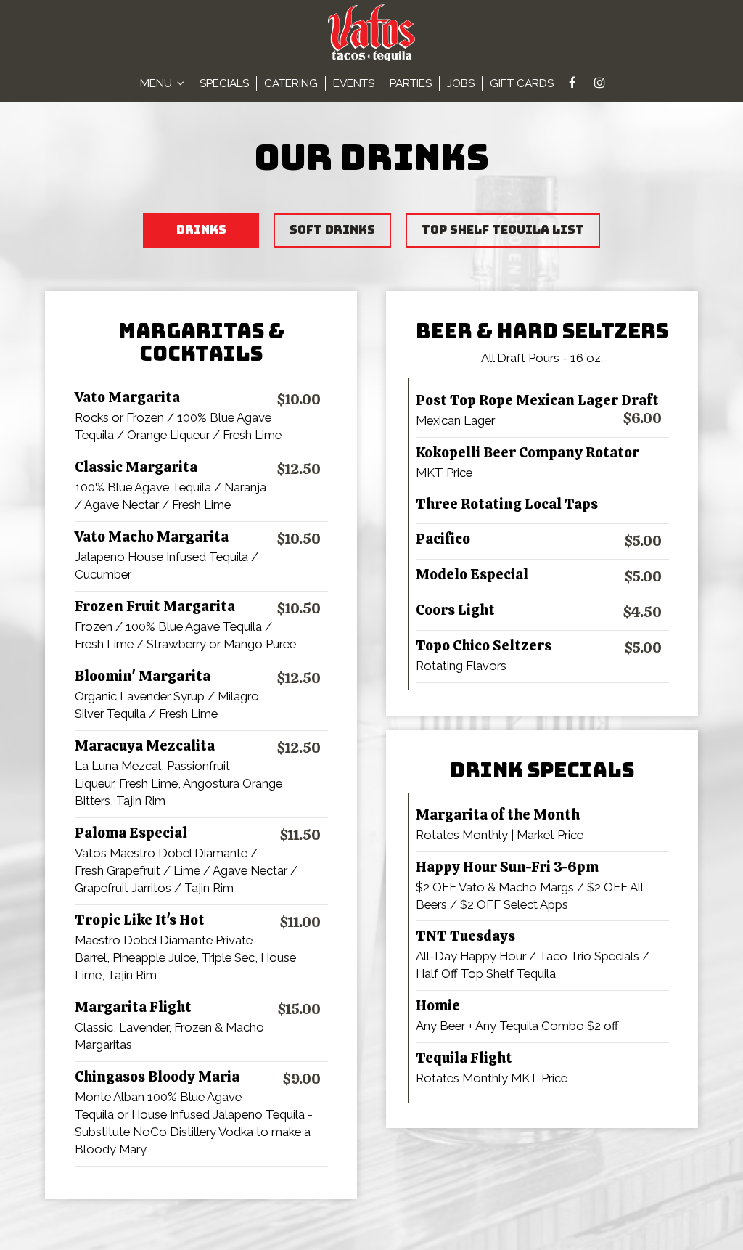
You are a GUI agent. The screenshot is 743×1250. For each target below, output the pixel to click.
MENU (157, 83)
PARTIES (411, 83)
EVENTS (353, 83)
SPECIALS (224, 83)
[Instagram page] (599, 82)
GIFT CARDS (522, 83)
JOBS (461, 83)
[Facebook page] (572, 82)
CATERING (291, 83)
